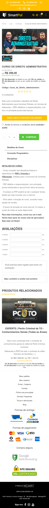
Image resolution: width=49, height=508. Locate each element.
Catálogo (18, 23)
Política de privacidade (24, 392)
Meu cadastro (24, 380)
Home (4, 23)
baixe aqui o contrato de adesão (24, 117)
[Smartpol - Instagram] (24, 8)
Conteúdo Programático (17, 153)
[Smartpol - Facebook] (20, 8)
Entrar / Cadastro (24, 384)
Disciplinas (12, 158)
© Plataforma (19, 486)
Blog (24, 404)
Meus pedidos (24, 376)
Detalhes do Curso (15, 147)
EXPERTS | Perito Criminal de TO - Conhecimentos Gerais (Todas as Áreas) (24, 330)
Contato (24, 388)
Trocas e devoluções (24, 400)
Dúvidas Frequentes (24, 396)
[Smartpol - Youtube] (29, 8)
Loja (10, 23)
